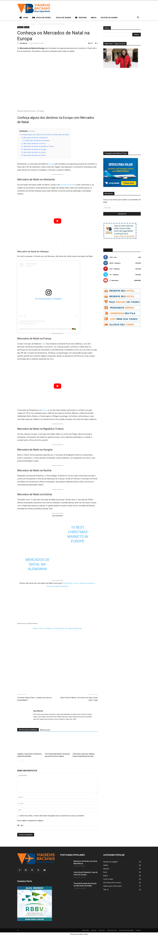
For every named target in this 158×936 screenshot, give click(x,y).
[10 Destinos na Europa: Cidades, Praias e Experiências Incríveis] (85, 743)
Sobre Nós (85, 930)
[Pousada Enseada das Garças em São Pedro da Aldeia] (66, 886)
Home (25, 17)
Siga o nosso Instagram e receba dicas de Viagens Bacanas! (57, 628)
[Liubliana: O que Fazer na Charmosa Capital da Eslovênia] (29, 743)
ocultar (31, 131)
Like (139, 257)
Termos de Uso (112, 930)
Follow (138, 263)
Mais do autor (45, 730)
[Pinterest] (32, 870)
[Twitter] (38, 870)
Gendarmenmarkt (67, 185)
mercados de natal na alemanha (37, 564)
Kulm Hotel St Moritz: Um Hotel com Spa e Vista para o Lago (79, 699)
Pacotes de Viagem (109, 17)
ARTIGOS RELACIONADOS (28, 730)
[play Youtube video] (57, 221)
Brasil (94, 17)
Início (19, 24)
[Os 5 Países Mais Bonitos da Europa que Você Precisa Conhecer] (57, 743)
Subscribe (137, 280)
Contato (138, 930)
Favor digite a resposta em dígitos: (30, 820)
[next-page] (22, 760)
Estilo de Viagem (63, 17)
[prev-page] (18, 760)
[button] (138, 18)
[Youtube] (44, 870)
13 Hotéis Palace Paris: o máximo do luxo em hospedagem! (34, 699)
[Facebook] (19, 870)
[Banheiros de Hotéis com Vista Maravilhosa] (66, 864)
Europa (33, 24)
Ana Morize (23, 43)
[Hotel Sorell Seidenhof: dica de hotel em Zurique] (66, 875)
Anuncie (93, 930)
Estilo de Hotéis (43, 17)
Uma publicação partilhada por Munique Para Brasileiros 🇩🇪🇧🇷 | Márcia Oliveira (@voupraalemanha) (64, 329)
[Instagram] (25, 870)
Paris (43, 344)
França (44, 410)
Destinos (83, 17)
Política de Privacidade (126, 930)
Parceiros (102, 930)
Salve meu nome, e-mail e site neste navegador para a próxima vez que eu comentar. (52, 816)
